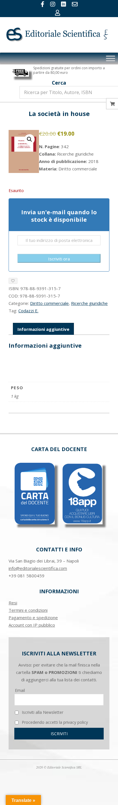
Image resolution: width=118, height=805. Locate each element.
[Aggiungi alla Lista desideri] (13, 281)
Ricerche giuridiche (89, 303)
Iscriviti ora (59, 259)
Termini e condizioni (28, 610)
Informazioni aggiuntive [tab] (43, 329)
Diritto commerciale (49, 303)
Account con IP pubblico (32, 625)
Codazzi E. (28, 310)
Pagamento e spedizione (33, 617)
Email (20, 690)
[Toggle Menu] (110, 58)
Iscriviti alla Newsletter (42, 712)
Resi (13, 603)
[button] (29, 139)
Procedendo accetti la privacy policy (54, 722)
